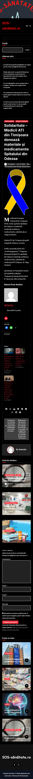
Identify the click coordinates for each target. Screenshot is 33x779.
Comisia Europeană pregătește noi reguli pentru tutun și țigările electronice (17, 66)
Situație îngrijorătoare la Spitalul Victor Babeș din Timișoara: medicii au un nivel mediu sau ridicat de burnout (8, 362)
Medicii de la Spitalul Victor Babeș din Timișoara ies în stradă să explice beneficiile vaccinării (20, 360)
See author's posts (14, 310)
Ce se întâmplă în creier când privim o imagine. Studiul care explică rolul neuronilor (16, 85)
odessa (25, 166)
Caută (5, 43)
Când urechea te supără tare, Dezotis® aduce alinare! (16, 536)
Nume (4, 586)
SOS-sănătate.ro (16, 757)
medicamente (12, 166)
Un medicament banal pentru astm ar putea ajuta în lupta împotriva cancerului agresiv (16, 95)
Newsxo (15, 776)
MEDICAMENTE (9, 121)
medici (19, 166)
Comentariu (6, 559)
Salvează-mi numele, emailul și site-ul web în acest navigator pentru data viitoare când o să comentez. (16, 615)
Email (4, 595)
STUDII (18, 475)
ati (6, 166)
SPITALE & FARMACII (21, 121)
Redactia (8, 305)
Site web (5, 604)
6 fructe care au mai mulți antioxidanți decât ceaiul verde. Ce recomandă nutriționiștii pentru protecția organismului (16, 105)
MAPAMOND (8, 653)
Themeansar (24, 776)
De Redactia (11, 164)
